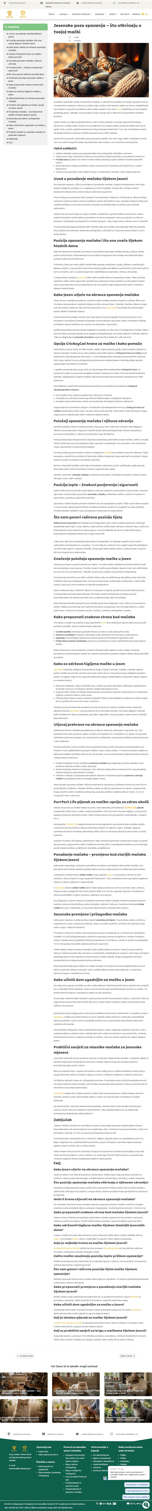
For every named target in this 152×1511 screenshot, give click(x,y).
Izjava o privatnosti (102, 1458)
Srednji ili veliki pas (81, 14)
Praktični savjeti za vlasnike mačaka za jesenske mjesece (26, 133)
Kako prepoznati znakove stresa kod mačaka (25, 86)
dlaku (56, 1239)
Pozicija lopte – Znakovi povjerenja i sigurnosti (25, 69)
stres (103, 622)
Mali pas (63, 14)
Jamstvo (97, 1467)
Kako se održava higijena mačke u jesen (24, 93)
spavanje (82, 277)
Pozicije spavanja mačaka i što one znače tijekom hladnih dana (24, 42)
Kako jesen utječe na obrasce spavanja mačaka (26, 49)
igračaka (74, 711)
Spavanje (111, 307)
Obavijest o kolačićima (103, 1461)
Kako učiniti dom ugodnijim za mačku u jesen (26, 127)
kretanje (134, 1296)
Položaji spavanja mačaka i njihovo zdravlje (24, 62)
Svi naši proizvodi (101, 1455)
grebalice (58, 1017)
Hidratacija (59, 1093)
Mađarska (124, 1461)
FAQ (9, 142)
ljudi (119, 109)
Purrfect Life (130, 807)
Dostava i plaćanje (101, 1470)
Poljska (123, 1464)
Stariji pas (99, 14)
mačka (76, 37)
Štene (51, 14)
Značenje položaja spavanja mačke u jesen (25, 79)
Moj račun (125, 14)
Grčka (123, 1458)
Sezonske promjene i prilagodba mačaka (23, 120)
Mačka (112, 14)
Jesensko (58, 669)
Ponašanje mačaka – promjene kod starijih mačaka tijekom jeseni (25, 113)
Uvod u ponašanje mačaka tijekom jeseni (24, 35)
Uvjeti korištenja (100, 1464)
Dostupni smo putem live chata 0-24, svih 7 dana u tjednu (75, 1458)
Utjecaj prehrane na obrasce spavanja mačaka (26, 100)
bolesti (107, 452)
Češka (123, 1455)
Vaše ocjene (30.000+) (48, 1454)
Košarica (136, 14)
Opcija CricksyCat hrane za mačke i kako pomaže (24, 55)
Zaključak (12, 138)
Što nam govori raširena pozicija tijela (25, 74)
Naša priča (43, 1451)
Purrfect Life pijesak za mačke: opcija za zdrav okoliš (25, 106)
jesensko (60, 887)
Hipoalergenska (111, 1248)
